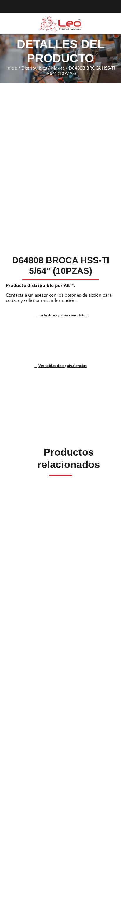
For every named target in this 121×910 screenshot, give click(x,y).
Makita (58, 68)
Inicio (11, 68)
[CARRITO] (112, 23)
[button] (7, 24)
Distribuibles (34, 68)
